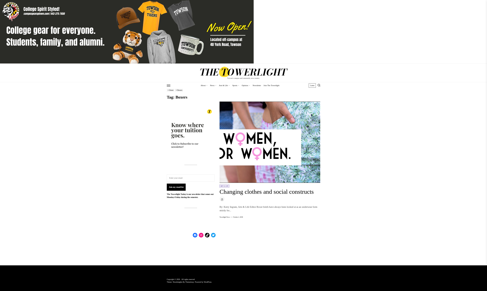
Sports (234, 85)
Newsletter (257, 85)
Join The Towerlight (271, 85)
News (212, 85)
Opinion (245, 85)
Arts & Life (223, 85)
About (203, 85)
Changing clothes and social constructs (267, 191)
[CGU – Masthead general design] (127, 1)
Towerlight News (225, 217)
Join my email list (176, 187)
